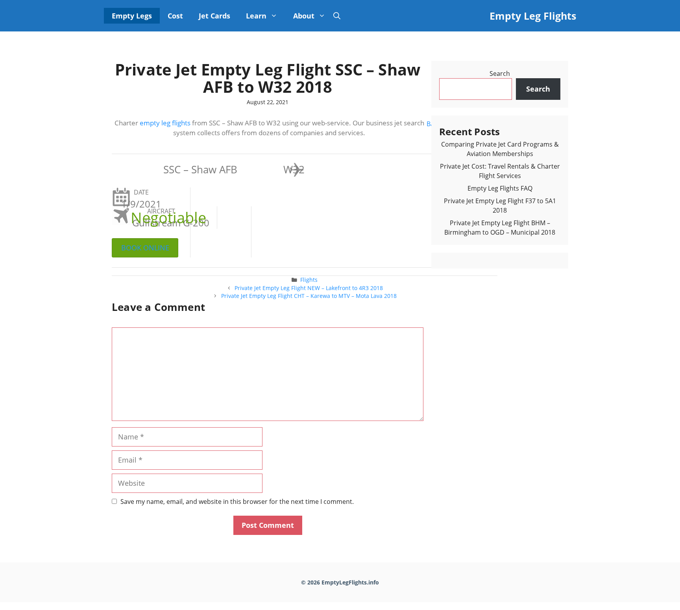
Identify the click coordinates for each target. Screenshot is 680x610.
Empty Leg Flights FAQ (500, 188)
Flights (309, 279)
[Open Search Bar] (336, 16)
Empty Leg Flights (533, 15)
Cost (175, 15)
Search (500, 73)
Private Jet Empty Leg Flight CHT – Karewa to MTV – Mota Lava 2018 (309, 295)
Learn (256, 15)
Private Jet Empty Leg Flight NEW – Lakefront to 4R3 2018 (309, 288)
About (303, 15)
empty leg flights (165, 122)
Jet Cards (214, 15)
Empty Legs (132, 15)
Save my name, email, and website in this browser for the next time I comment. (237, 501)
